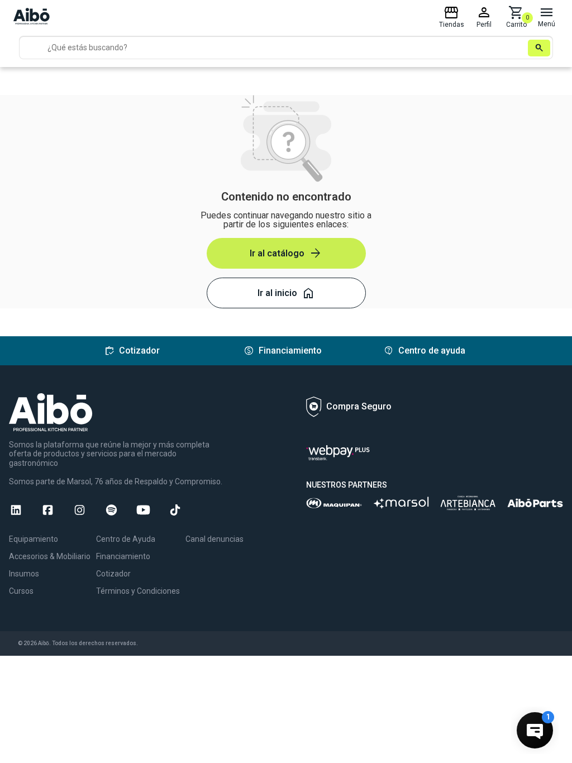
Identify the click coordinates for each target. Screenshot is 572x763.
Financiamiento (123, 556)
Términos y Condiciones (138, 590)
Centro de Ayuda (125, 539)
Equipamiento (33, 539)
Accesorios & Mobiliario (49, 556)
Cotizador (113, 573)
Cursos (21, 590)
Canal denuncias (214, 539)
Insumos (24, 573)
